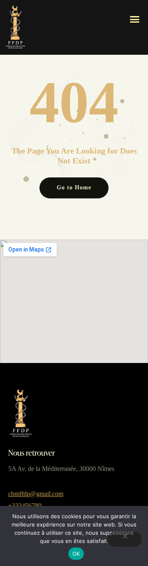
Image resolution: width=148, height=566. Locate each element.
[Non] (124, 539)
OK (76, 553)
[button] (135, 19)
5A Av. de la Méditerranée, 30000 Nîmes (61, 468)
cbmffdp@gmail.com (35, 493)
